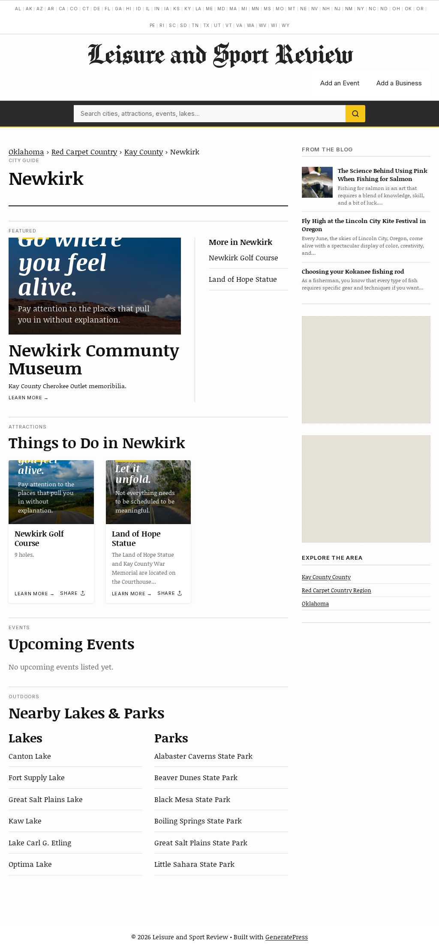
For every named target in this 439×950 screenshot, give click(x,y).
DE (96, 8)
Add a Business (399, 83)
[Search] (355, 113)
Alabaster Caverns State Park (203, 756)
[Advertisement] (366, 369)
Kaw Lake (25, 820)
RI (162, 25)
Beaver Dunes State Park (196, 777)
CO (74, 8)
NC (372, 8)
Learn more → (29, 398)
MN (256, 8)
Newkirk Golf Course (243, 257)
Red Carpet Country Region (336, 590)
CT (86, 8)
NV (315, 8)
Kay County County (326, 577)
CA (62, 8)
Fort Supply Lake (37, 777)
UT (217, 25)
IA (166, 8)
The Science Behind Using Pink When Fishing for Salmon (382, 174)
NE (303, 8)
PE (153, 25)
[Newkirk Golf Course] (51, 492)
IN (157, 8)
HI (129, 8)
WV (263, 25)
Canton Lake (30, 756)
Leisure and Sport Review (219, 53)
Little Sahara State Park (194, 864)
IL (148, 8)
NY (360, 8)
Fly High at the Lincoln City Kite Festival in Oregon (364, 224)
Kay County (143, 151)
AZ (39, 8)
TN (195, 25)
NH (326, 8)
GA (118, 8)
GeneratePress (286, 936)
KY (187, 8)
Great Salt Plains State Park (200, 842)
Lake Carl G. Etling (40, 842)
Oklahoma (26, 151)
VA (239, 25)
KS (176, 8)
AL (18, 8)
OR (420, 8)
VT (229, 25)
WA (251, 25)
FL (108, 8)
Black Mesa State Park (192, 799)
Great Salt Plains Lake (46, 799)
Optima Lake (30, 864)
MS (267, 8)
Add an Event (339, 83)
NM (349, 8)
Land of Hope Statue (243, 279)
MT (292, 8)
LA (198, 8)
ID (138, 8)
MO (280, 8)
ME (209, 8)
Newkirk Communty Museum (94, 359)
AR (51, 8)
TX (206, 25)
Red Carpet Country (84, 151)
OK (408, 8)
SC (172, 25)
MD (221, 8)
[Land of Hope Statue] (148, 492)
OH (396, 8)
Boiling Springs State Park (198, 820)
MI (244, 8)
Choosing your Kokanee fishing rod (353, 271)
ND (384, 8)
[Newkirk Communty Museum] (95, 286)
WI (274, 25)
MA (233, 8)
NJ (337, 8)
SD (183, 25)
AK (29, 8)
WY (286, 25)
